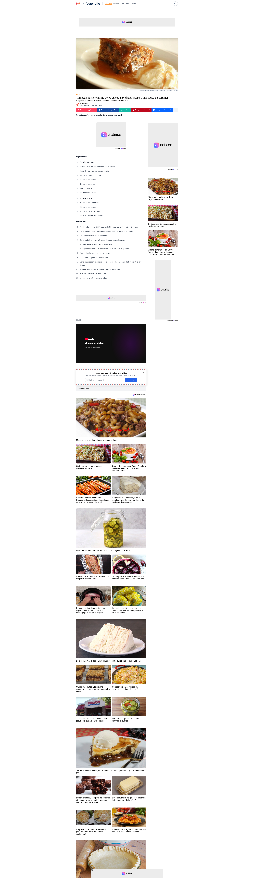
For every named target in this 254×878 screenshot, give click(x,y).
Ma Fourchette (84, 103)
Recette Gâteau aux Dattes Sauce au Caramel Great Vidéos (158, 90)
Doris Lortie (85, 389)
